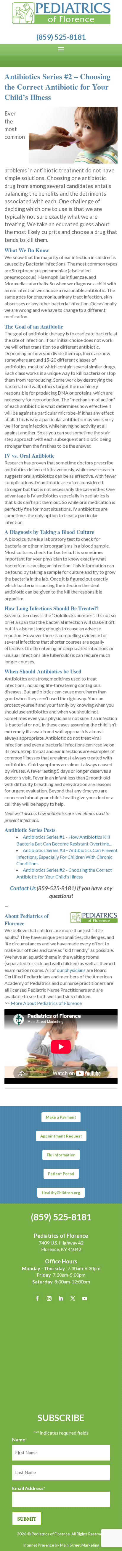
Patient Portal (61, 1173)
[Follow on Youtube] (84, 1298)
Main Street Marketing (79, 1545)
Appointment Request (61, 1136)
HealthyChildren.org (61, 1192)
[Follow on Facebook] (37, 1298)
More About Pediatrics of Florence (46, 1003)
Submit (26, 1518)
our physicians (71, 970)
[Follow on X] (73, 1298)
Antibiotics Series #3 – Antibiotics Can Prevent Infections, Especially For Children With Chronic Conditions (67, 856)
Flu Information (61, 1155)
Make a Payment (61, 1117)
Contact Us (23, 888)
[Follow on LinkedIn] (61, 1298)
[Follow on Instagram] (49, 1298)
